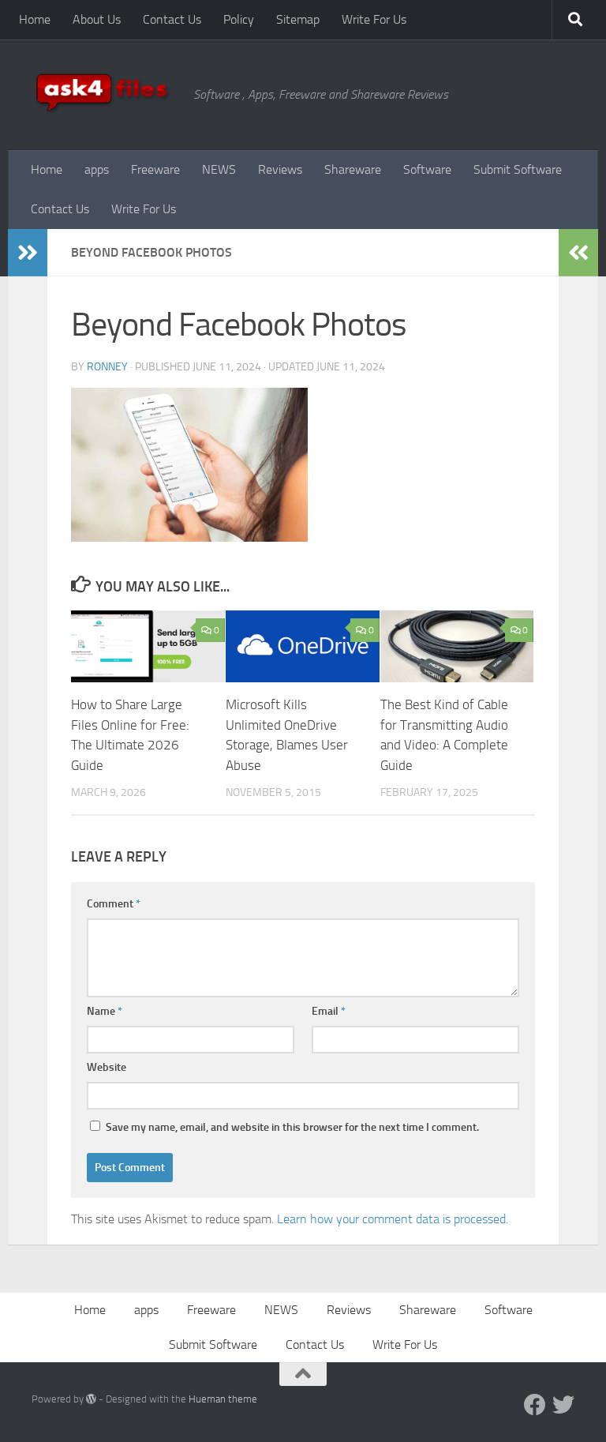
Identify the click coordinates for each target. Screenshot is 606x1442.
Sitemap (298, 19)
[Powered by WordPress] (91, 1399)
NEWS (219, 169)
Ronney (107, 367)
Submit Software (517, 169)
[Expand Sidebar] (27, 252)
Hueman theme (223, 1399)
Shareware (352, 169)
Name (104, 1011)
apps (96, 169)
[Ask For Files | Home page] (105, 94)
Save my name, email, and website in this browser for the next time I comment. (292, 1127)
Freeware (155, 169)
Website (106, 1067)
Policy (238, 19)
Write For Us (374, 19)
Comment (113, 904)
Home (34, 19)
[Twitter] (563, 1405)
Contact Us (172, 19)
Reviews (280, 169)
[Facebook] (535, 1405)
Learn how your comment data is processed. (392, 1218)
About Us (97, 19)
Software (427, 169)
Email (329, 1011)
